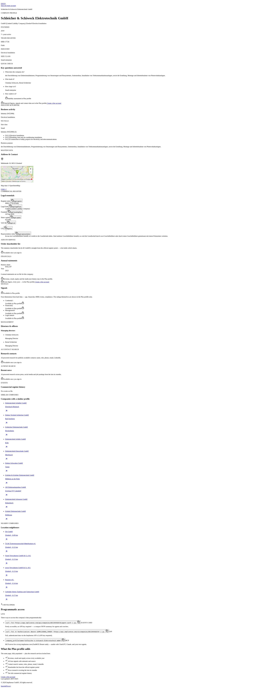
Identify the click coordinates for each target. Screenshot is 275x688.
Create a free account (54, 103)
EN (4, 4)
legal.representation (24, 234)
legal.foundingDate (16, 212)
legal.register (18, 201)
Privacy (8, 686)
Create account (11, 6)
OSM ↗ (3, 189)
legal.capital (16, 217)
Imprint (3, 686)
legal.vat (12, 223)
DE (2, 4)
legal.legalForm (16, 206)
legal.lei (9, 228)
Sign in (3, 6)
